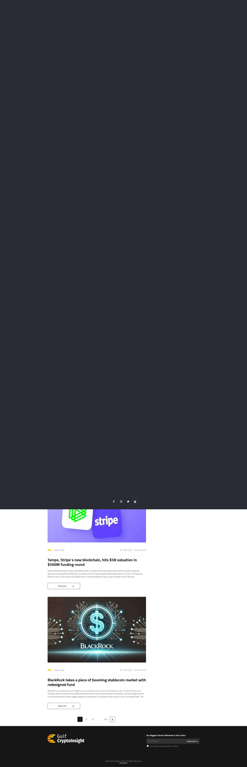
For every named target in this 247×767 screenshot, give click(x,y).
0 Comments (141, 550)
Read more (62, 586)
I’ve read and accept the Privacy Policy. (163, 746)
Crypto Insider (59, 550)
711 (105, 719)
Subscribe (191, 741)
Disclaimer (123, 762)
